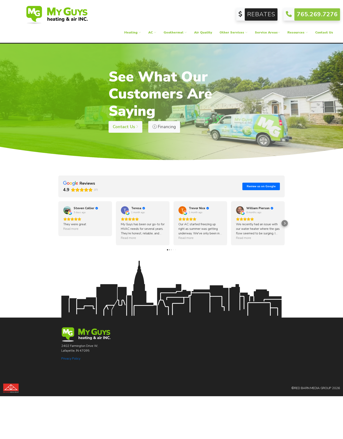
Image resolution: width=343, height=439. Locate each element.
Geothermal (174, 32)
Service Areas (266, 32)
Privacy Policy (70, 358)
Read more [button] (70, 229)
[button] (58, 223)
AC (151, 32)
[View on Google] (67, 210)
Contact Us (324, 32)
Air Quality (203, 32)
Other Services (232, 32)
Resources (296, 32)
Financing (166, 127)
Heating (131, 32)
